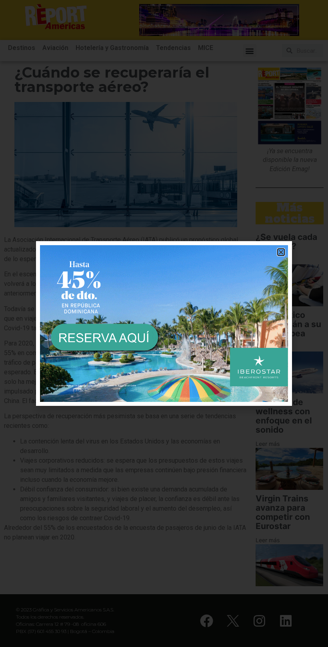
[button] (281, 252)
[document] (164, 323)
